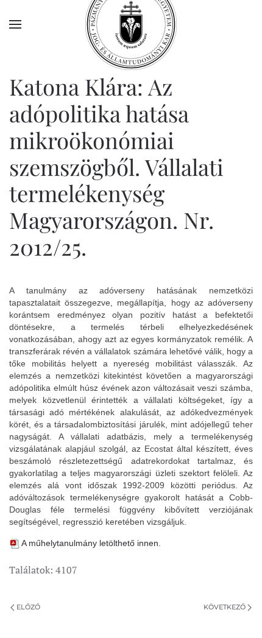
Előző (28, 607)
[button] (15, 24)
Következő (225, 607)
